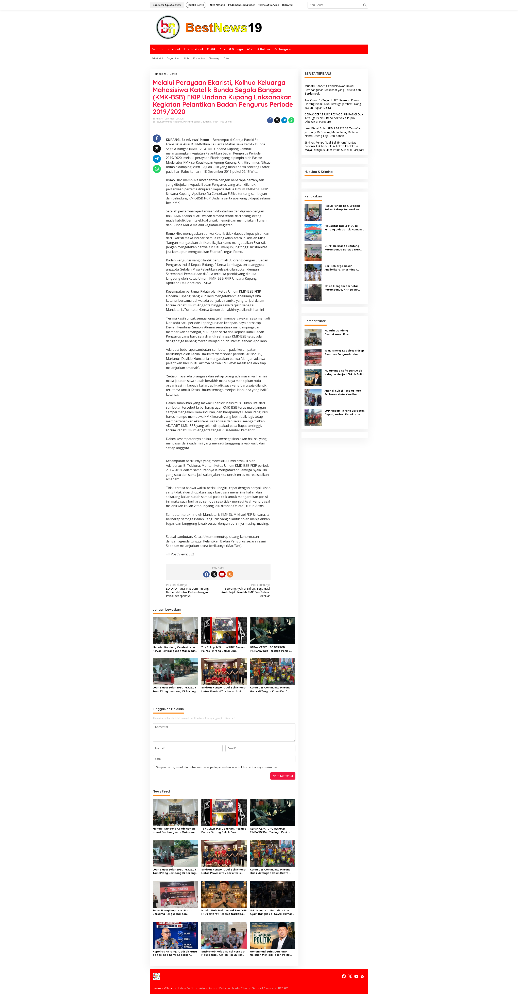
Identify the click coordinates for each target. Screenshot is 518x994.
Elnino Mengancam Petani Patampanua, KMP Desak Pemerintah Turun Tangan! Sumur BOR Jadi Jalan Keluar (344, 287)
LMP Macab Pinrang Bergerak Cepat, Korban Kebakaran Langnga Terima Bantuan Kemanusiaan (344, 412)
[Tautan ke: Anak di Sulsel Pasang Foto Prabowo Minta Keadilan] (313, 397)
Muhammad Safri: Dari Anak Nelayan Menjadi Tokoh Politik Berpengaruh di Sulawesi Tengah (272, 953)
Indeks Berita (186, 988)
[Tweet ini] (277, 120)
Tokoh (215, 121)
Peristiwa (188, 121)
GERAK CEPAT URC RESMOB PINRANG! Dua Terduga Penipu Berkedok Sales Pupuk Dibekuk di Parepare (272, 649)
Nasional (177, 121)
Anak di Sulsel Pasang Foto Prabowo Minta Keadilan (343, 392)
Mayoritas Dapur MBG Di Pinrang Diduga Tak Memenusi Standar (345, 227)
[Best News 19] (209, 27)
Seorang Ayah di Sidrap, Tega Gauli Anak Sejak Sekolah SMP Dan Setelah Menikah (246, 590)
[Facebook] (206, 574)
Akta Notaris (206, 988)
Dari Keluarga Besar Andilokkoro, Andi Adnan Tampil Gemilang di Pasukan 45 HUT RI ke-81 (343, 267)
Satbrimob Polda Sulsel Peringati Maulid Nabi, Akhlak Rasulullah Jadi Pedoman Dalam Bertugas (223, 953)
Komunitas (166, 121)
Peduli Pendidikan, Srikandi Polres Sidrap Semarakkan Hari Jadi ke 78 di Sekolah (342, 207)
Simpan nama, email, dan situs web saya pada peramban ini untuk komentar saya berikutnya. (217, 767)
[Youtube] (222, 574)
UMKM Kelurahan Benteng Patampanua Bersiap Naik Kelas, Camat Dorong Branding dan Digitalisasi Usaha (342, 247)
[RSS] (230, 574)
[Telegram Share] (284, 120)
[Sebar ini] (270, 120)
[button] (364, 5)
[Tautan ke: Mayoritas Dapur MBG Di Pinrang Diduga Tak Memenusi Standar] (313, 232)
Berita (156, 121)
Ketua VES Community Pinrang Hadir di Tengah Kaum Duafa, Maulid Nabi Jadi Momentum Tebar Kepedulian (270, 689)
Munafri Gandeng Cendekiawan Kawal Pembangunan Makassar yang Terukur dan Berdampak (174, 649)
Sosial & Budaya (202, 121)
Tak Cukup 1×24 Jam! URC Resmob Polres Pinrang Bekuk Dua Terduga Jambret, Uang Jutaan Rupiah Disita (223, 649)
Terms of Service (262, 988)
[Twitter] (214, 574)
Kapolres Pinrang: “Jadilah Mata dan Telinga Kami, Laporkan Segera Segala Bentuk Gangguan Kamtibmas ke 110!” (175, 953)
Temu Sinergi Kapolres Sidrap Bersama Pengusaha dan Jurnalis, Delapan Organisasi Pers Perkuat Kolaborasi (172, 912)
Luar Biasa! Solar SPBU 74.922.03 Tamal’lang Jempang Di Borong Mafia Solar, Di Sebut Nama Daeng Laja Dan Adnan (174, 689)
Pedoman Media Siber (233, 988)
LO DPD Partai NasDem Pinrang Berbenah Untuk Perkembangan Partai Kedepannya (187, 590)
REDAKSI (283, 988)
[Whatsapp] (291, 120)
